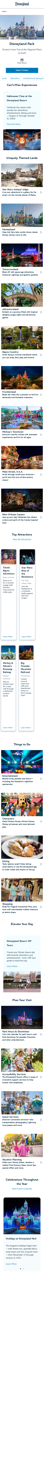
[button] (15, 11)
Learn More (12, 966)
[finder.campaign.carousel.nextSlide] (36, 1234)
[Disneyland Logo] (22, 4)
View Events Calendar (22, 1189)
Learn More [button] (8, 637)
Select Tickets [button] (22, 70)
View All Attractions (22, 539)
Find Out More (14, 124)
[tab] (22, 1234)
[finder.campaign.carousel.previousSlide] (7, 1234)
